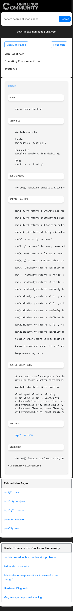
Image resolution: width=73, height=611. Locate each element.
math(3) (28, 435)
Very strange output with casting (23, 597)
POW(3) (12, 86)
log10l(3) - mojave (14, 510)
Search (65, 18)
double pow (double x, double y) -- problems (30, 557)
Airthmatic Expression (17, 566)
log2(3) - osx (11, 492)
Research (59, 44)
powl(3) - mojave (14, 519)
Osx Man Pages (16, 44)
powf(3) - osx (11, 528)
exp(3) (18, 435)
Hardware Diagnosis (16, 588)
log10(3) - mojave (14, 501)
